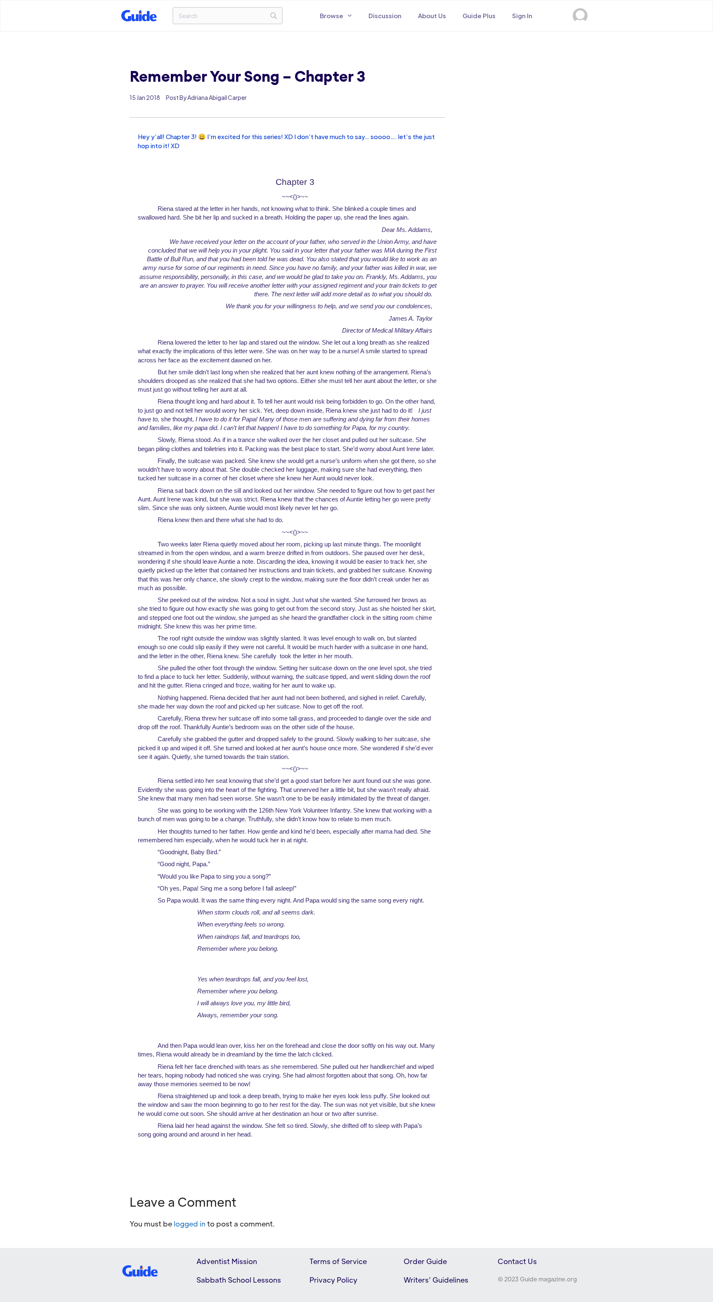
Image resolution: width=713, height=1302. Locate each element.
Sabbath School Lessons (238, 1279)
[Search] (273, 16)
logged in (189, 1223)
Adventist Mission (226, 1261)
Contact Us (517, 1261)
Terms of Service (338, 1261)
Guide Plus (479, 15)
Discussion (384, 15)
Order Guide (425, 1261)
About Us (432, 15)
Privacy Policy (333, 1279)
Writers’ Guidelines (436, 1279)
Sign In (522, 15)
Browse (331, 15)
